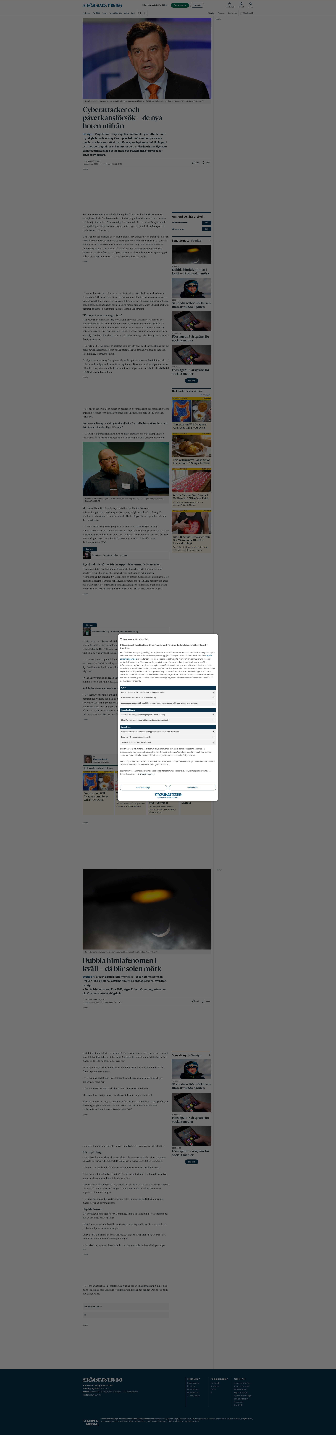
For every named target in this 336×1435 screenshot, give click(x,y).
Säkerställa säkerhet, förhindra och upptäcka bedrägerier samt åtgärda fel (150, 731)
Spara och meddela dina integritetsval (136, 742)
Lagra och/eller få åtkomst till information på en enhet (142, 692)
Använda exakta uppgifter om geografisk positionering (143, 714)
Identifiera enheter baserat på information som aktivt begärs (145, 720)
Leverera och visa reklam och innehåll (136, 737)
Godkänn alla (192, 787)
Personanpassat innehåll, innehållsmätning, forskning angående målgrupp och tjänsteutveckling (159, 703)
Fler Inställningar (143, 787)
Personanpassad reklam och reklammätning (138, 698)
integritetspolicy (147, 774)
